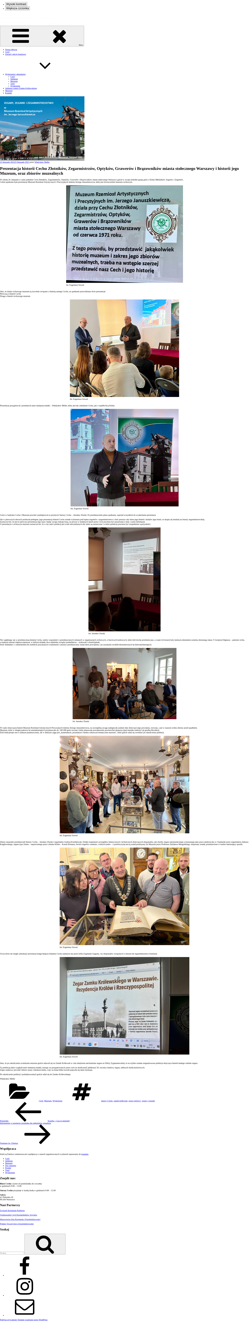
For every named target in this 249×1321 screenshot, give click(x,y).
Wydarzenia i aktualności (15, 74)
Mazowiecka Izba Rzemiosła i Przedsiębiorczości (20, 1219)
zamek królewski (120, 1101)
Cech (7, 52)
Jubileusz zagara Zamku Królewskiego (21, 88)
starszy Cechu (107, 1101)
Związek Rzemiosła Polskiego (12, 1210)
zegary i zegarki (148, 1101)
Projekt (8, 1168)
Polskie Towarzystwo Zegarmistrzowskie (17, 1224)
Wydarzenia (15, 86)
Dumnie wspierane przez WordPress (32, 1320)
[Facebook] (24, 1275)
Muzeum (14, 81)
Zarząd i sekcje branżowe (15, 54)
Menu (81, 45)
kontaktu (84, 1154)
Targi (12, 84)
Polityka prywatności (8, 1320)
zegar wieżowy (135, 1101)
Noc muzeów (10, 1166)
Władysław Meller (42, 162)
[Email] (24, 1315)
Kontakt (8, 93)
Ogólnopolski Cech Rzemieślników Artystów (18, 1215)
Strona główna (11, 49)
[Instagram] (24, 1295)
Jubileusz (14, 79)
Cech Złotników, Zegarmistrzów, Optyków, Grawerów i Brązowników (29, 18)
